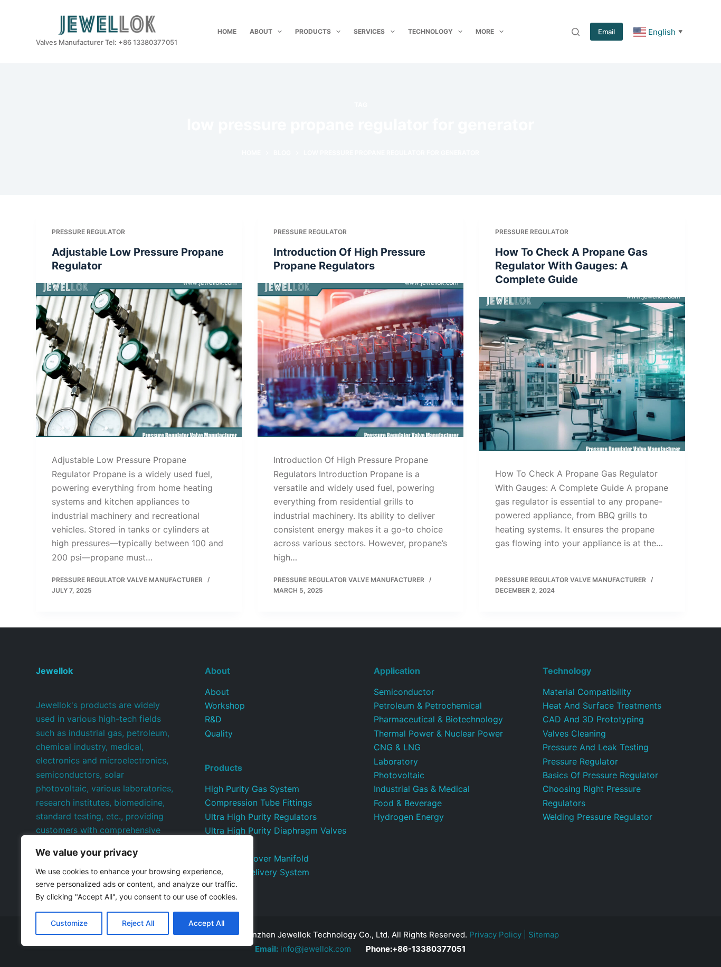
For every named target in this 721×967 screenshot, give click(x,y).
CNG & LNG (397, 747)
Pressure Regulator (88, 232)
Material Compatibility (587, 691)
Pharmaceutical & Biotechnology (438, 719)
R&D (213, 719)
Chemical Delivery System (257, 872)
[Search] (576, 32)
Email (606, 31)
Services (369, 31)
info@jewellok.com (303, 949)
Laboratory (396, 761)
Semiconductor (404, 691)
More (485, 31)
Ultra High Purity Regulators (261, 816)
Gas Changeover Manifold (257, 858)
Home (226, 31)
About (261, 31)
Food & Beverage (408, 803)
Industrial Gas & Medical (422, 789)
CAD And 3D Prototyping (593, 719)
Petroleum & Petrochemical (428, 705)
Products (313, 31)
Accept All (206, 922)
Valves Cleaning (574, 733)
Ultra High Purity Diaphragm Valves (275, 830)
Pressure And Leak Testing (596, 747)
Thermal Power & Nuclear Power (438, 733)
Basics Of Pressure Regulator (600, 775)
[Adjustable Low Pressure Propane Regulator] (139, 360)
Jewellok (54, 670)
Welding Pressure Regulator (597, 816)
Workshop (225, 705)
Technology (430, 31)
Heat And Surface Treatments (602, 705)
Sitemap (543, 935)
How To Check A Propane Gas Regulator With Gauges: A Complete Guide (571, 266)
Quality (219, 733)
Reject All (138, 922)
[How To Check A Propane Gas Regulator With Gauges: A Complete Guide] (582, 374)
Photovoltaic (399, 775)
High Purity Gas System (252, 789)
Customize (69, 922)
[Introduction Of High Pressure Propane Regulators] (360, 360)
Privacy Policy (495, 935)
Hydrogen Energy (409, 816)
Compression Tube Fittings (258, 802)
